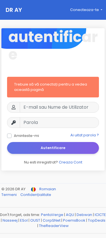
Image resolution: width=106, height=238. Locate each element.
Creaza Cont (70, 162)
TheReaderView (54, 225)
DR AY (14, 10)
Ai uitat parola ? (84, 135)
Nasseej (10, 220)
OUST (35, 220)
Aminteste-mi (26, 135)
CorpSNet (51, 220)
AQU (70, 214)
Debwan (84, 214)
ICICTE (100, 214)
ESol (24, 220)
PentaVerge (52, 214)
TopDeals (96, 220)
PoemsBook (74, 220)
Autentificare (53, 147)
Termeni (9, 194)
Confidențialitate (35, 194)
